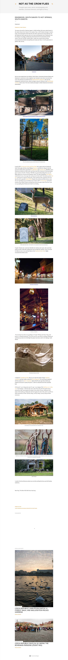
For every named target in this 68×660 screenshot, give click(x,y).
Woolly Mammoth (35, 379)
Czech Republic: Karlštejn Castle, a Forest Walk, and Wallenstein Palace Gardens (32, 610)
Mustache (35, 168)
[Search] (52, 3)
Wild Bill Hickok (34, 169)
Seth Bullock (49, 174)
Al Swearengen (43, 180)
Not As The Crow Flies (34, 3)
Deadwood (20, 508)
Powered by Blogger (35, 655)
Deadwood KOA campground (38, 79)
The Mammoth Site (24, 377)
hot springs (24, 508)
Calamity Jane (42, 169)
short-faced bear (27, 380)
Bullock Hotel (29, 179)
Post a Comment (18, 614)
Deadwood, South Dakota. (20, 27)
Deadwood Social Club (40, 251)
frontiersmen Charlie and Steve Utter (29, 166)
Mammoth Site (29, 508)
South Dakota (34, 508)
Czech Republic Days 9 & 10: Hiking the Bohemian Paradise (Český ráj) (31, 644)
